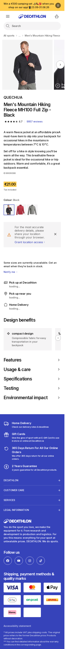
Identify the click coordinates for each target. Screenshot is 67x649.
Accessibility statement (17, 625)
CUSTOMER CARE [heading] (14, 490)
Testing (11, 388)
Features (12, 360)
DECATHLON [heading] (11, 480)
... (20, 35)
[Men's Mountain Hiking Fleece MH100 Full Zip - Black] (27, 65)
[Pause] (58, 5)
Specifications (18, 378)
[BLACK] (9, 209)
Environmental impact (26, 397)
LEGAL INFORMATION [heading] (16, 509)
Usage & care (17, 369)
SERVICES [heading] (9, 500)
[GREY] (32, 209)
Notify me (10, 271)
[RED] (20, 209)
